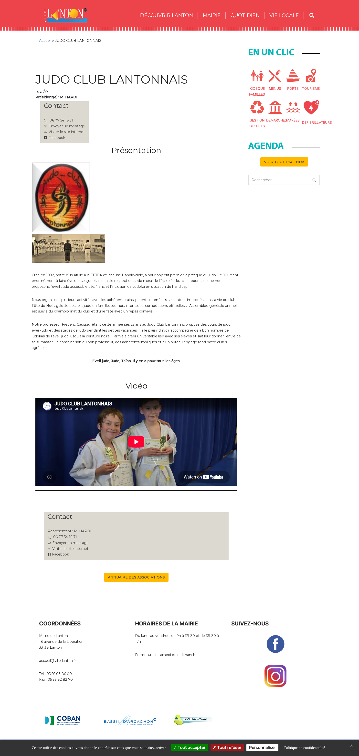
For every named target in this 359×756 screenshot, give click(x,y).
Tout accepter (191, 747)
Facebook (56, 137)
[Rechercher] (314, 180)
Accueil (45, 40)
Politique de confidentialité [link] (304, 748)
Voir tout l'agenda (284, 162)
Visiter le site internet (67, 132)
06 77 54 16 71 (61, 120)
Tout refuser (228, 747)
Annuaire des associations (136, 577)
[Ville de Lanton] (68, 15)
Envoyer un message (67, 126)
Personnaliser (262, 747)
